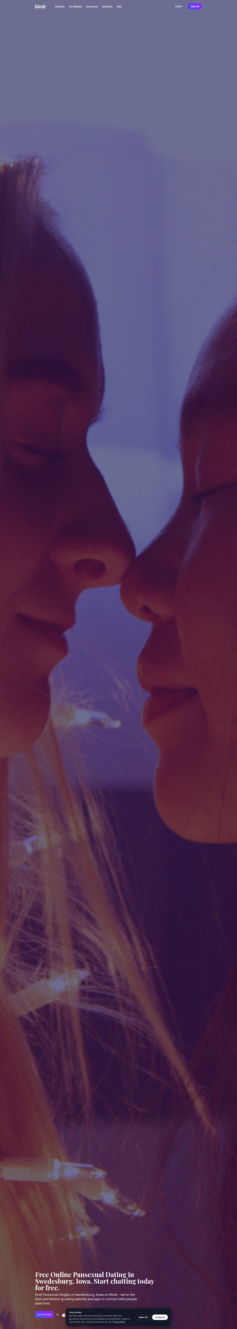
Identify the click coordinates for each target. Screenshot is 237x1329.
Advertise (107, 6)
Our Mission (75, 6)
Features (59, 6)
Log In (178, 6)
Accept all (160, 1317)
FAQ (119, 6)
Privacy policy (119, 1322)
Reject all (143, 1317)
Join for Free (44, 1314)
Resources (92, 6)
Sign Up (195, 6)
